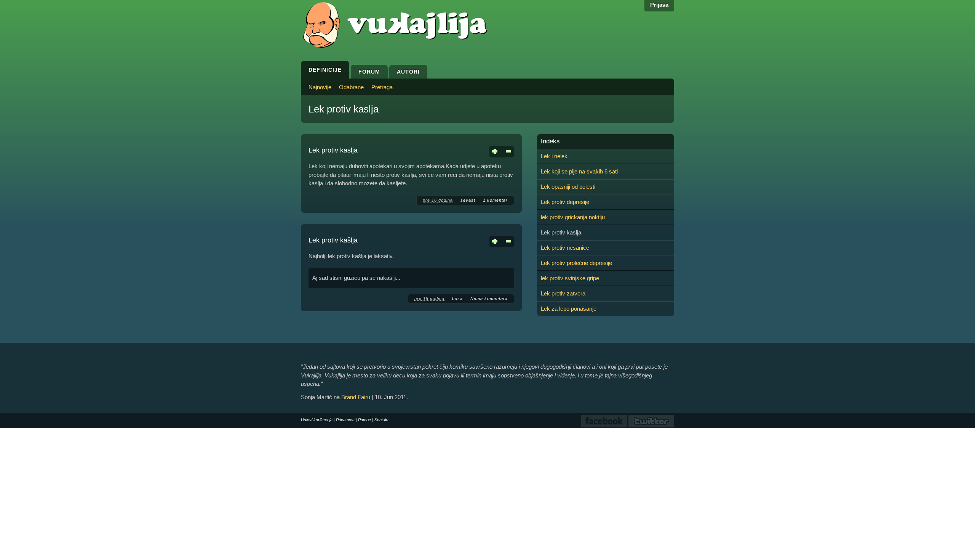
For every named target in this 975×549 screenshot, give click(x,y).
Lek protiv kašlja (333, 240)
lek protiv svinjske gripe (570, 278)
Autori (408, 72)
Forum (369, 72)
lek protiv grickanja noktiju (573, 217)
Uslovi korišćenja (316, 419)
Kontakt (381, 419)
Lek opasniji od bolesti (568, 186)
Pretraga (382, 87)
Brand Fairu (355, 397)
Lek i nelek (554, 156)
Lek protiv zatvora (563, 293)
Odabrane (351, 87)
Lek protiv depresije (565, 202)
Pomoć (364, 419)
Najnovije (319, 87)
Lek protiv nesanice (565, 247)
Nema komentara (489, 298)
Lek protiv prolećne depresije (576, 263)
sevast (467, 200)
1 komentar (495, 200)
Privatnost (345, 419)
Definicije (325, 70)
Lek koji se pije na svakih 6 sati (579, 171)
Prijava (659, 5)
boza (457, 298)
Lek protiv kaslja (333, 150)
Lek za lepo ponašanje (568, 308)
